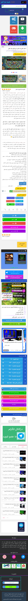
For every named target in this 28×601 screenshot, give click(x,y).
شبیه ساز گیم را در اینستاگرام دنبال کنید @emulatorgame (15, 276)
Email (12, 204)
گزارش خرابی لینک (21, 244)
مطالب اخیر (14, 447)
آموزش (22, 22)
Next (23, 64)
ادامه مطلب (6, 350)
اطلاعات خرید (13, 231)
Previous (4, 64)
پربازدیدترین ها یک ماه (14, 393)
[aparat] (5, 557)
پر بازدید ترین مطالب (14, 389)
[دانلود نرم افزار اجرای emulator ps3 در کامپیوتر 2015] (22, 505)
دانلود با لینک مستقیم (13, 324)
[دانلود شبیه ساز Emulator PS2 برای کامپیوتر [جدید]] (22, 472)
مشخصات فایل (14, 227)
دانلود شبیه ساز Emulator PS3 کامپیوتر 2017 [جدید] (11, 458)
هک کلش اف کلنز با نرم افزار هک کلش (16, 49)
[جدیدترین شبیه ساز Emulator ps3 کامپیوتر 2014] (22, 452)
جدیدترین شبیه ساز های (14, 408)
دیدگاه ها (14, 404)
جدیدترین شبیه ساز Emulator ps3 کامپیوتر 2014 (11, 451)
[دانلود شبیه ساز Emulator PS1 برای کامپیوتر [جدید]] (22, 485)
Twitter (20, 201)
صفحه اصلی (24, 50)
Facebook (11, 198)
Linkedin (20, 204)
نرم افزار (13, 22)
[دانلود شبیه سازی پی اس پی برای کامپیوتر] (22, 499)
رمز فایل (13, 219)
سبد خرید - (14, 10)
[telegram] (23, 557)
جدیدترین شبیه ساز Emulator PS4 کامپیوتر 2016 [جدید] (11, 464)
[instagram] (14, 557)
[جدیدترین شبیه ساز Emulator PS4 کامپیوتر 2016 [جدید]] (22, 465)
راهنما (13, 223)
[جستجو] (2, 6)
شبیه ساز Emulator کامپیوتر (15, 50)
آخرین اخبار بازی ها (14, 400)
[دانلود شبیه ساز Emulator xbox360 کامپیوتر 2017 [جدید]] (22, 512)
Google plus (11, 201)
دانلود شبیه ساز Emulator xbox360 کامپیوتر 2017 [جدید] (11, 511)
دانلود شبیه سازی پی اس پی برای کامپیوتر (11, 498)
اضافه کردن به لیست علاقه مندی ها (13, 320)
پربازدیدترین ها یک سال (14, 396)
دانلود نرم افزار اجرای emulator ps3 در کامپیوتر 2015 (12, 504)
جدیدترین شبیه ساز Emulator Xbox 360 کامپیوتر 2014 (11, 478)
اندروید (22, 31)
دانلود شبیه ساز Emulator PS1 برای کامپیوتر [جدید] (11, 485)
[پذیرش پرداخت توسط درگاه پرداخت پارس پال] (21, 532)
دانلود (13, 216)
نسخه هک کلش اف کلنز (6, 307)
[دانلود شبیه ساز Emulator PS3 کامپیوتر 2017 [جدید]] (22, 458)
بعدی (4, 517)
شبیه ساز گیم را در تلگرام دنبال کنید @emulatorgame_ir (15, 272)
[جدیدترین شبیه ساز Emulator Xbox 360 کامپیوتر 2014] (22, 479)
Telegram (20, 198)
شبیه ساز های (13, 31)
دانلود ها (20, 50)
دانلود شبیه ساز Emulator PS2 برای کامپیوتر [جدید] (11, 471)
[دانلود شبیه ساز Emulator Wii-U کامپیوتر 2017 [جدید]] (22, 492)
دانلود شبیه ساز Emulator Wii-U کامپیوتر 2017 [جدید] (11, 492)
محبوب (22, 447)
